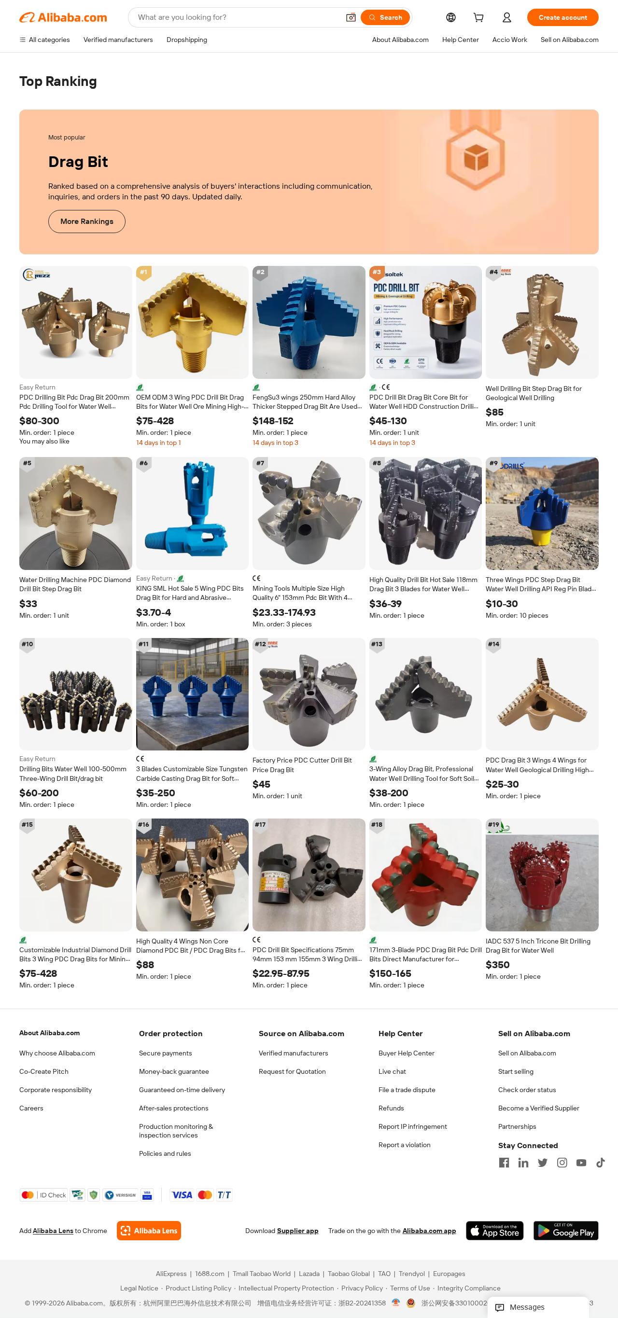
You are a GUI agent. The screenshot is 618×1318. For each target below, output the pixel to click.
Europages (449, 1274)
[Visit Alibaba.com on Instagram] (562, 1162)
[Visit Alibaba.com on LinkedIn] (523, 1162)
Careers (31, 1108)
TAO (384, 1274)
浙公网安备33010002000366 (466, 1303)
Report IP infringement (413, 1126)
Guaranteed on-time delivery (182, 1090)
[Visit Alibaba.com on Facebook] (504, 1162)
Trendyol (412, 1274)
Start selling (516, 1071)
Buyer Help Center (407, 1053)
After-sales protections (174, 1108)
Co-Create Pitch (44, 1071)
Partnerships (517, 1126)
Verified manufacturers (293, 1053)
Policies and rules (165, 1153)
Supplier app (298, 1231)
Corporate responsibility (55, 1090)
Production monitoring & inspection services (176, 1131)
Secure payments (165, 1053)
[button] (351, 17)
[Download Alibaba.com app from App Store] (495, 1231)
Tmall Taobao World (262, 1274)
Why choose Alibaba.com (57, 1053)
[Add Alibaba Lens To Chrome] (149, 1231)
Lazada (309, 1274)
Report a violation (405, 1145)
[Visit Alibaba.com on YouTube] (581, 1162)
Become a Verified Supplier (538, 1108)
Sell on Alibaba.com (527, 1053)
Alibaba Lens (53, 1231)
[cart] (480, 19)
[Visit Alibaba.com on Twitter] (542, 1162)
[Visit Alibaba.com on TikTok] (600, 1162)
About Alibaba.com (49, 1033)
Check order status (527, 1090)
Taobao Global (349, 1274)
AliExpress (171, 1274)
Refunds (391, 1108)
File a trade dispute (407, 1090)
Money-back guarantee (174, 1071)
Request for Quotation (292, 1071)
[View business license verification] (396, 1303)
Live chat (392, 1071)
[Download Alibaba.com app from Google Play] (566, 1231)
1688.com (210, 1274)
